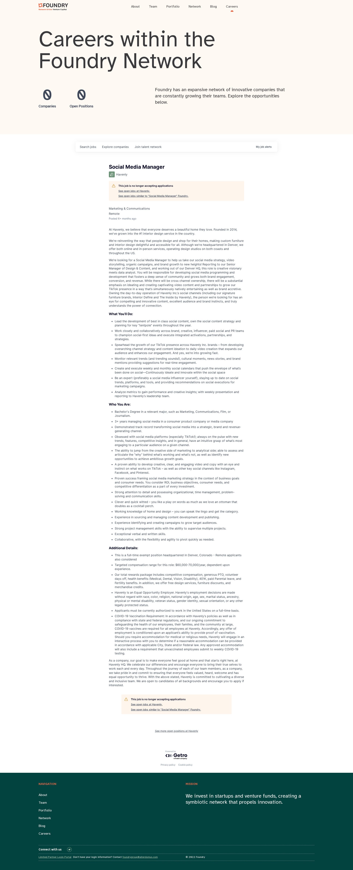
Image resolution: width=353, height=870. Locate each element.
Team (43, 803)
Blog (42, 826)
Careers (45, 834)
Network (45, 818)
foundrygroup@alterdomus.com (140, 857)
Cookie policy (185, 764)
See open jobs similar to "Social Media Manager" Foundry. (153, 195)
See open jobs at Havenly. (134, 190)
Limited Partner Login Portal (55, 857)
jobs (88, 147)
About (43, 795)
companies (115, 147)
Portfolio (45, 810)
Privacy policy (168, 764)
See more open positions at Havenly (176, 730)
